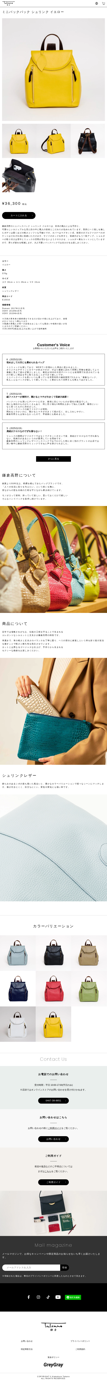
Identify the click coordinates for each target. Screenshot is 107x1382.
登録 (64, 1267)
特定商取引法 (27, 1349)
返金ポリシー (53, 1357)
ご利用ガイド (54, 1128)
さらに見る (53, 459)
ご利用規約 (80, 1349)
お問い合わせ (53, 1139)
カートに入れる (19, 215)
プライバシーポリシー (80, 1341)
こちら (48, 1171)
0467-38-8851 (53, 1100)
